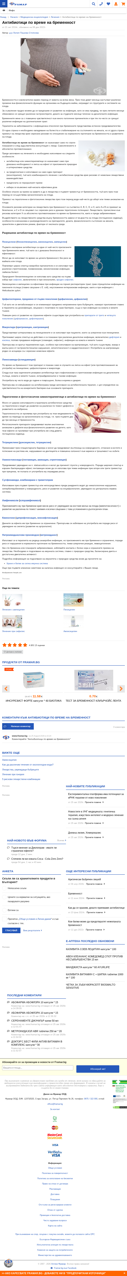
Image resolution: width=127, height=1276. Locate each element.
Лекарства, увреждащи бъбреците (20, 769)
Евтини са (13, 910)
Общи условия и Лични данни (35, 919)
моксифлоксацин (47, 517)
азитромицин (40, 327)
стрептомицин (58, 459)
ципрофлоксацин (26, 517)
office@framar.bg (55, 1104)
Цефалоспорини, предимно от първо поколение (29, 299)
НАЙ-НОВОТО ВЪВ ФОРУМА (27, 840)
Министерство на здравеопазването (55, 1255)
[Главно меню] (3, 3)
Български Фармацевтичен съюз (55, 1239)
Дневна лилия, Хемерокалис (84, 832)
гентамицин (29, 459)
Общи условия (55, 1168)
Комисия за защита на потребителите (55, 1250)
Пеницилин (69, 609)
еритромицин (24, 327)
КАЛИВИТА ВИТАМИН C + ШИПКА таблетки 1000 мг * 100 (94, 976)
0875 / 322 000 (90, 1099)
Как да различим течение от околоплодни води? (27, 764)
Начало (14, 17)
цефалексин (66, 299)
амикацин (42, 459)
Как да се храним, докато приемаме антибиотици (96, 907)
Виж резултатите (31, 930)
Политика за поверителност (55, 1173)
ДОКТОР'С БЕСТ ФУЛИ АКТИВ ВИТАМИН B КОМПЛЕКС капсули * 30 (36, 1043)
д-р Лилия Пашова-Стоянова (24, 33)
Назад (3, 17)
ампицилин (60, 242)
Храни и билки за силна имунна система (27, 563)
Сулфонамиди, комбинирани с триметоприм (27, 480)
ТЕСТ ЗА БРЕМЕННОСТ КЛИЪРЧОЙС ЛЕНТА (93, 700)
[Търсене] (93, 3)
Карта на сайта (55, 1226)
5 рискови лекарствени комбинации (21, 779)
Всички (60, 840)
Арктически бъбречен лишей (84, 879)
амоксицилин (45, 242)
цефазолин (80, 299)
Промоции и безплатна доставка (55, 1215)
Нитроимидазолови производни (20, 535)
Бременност (75, 893)
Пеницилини (9, 242)
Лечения (55, 17)
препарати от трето (94, 315)
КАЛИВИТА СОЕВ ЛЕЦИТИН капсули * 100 (91, 949)
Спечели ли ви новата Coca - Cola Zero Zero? (37, 859)
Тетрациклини (10, 442)
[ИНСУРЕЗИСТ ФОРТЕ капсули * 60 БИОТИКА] (33, 680)
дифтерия (114, 337)
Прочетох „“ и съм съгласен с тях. (33, 921)
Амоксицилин (70, 631)
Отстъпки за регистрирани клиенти (55, 1205)
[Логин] (116, 3)
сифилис (17, 279)
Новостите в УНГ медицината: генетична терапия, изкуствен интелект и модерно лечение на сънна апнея (96, 815)
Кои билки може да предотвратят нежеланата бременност (94, 923)
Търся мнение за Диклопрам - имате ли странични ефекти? (34, 849)
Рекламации (55, 1189)
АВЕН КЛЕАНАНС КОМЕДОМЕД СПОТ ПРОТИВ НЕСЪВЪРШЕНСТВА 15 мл (94, 958)
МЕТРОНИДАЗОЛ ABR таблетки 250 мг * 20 (36, 1031)
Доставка (55, 1194)
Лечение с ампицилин (13, 609)
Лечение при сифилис (13, 631)
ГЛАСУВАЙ (11, 930)
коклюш (6, 340)
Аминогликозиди (12, 459)
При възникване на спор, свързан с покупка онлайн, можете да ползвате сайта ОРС (55, 1234)
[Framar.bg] (18, 3)
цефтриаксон (21, 318)
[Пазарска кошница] (123, 3)
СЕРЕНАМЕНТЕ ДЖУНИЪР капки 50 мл (34, 1020)
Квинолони (8, 517)
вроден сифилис (65, 279)
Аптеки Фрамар (58, 1264)
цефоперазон (36, 318)
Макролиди (8, 327)
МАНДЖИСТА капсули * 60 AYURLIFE (88, 967)
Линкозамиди (10, 359)
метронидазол (48, 535)
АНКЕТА (7, 871)
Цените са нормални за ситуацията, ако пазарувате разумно (29, 899)
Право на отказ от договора (55, 1184)
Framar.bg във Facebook (65, 1268)
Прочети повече (93, 802)
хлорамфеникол (30, 500)
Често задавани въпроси (55, 1220)
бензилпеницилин (27, 242)
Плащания (55, 1199)
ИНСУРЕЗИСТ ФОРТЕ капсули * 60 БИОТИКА (33, 700)
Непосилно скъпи (17, 888)
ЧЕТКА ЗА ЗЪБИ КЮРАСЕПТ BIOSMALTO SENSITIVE (90, 986)
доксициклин (27, 442)
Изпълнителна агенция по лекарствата (55, 1245)
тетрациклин (43, 442)
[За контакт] (101, 3)
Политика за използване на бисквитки (55, 1178)
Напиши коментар (21, 726)
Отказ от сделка (55, 1210)
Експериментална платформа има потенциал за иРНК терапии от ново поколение (96, 796)
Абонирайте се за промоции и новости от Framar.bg (34, 1062)
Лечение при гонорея (13, 774)
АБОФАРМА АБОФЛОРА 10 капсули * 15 (34, 1002)
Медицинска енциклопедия (34, 17)
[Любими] (108, 3)
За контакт (55, 1109)
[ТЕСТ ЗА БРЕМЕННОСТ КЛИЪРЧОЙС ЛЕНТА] (93, 680)
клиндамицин (27, 359)
